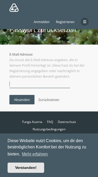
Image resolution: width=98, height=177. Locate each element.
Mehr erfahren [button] (35, 154)
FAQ (50, 122)
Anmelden (42, 21)
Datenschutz (67, 122)
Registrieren (65, 21)
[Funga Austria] (14, 7)
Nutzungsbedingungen (49, 129)
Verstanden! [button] (26, 167)
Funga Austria (32, 122)
